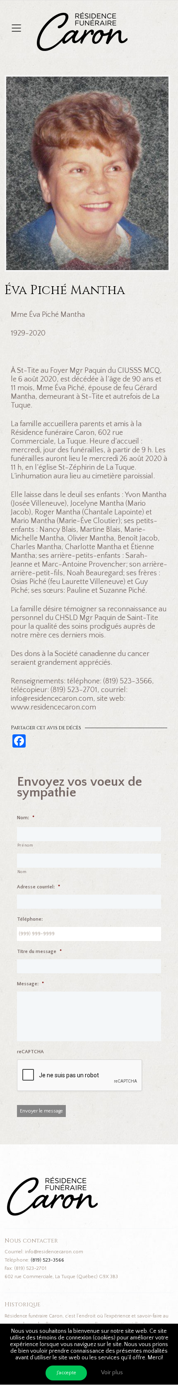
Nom (22, 872)
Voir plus (112, 1372)
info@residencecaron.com (54, 1252)
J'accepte (66, 1372)
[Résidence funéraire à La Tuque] (132, 16)
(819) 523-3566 (47, 1260)
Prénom (25, 845)
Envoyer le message (41, 1111)
